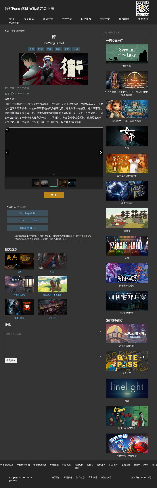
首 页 (12, 19)
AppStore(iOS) (28, 220)
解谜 (40, 48)
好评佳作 (86, 19)
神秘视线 (66, 464)
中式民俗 (67, 19)
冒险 (31, 48)
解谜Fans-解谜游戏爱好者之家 (29, 8)
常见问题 (68, 477)
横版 (49, 48)
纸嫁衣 (90, 464)
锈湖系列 (79, 464)
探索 (58, 48)
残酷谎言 (101, 464)
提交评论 (10, 360)
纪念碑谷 (113, 464)
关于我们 (56, 477)
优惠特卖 (14, 22)
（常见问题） (21, 207)
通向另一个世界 (141, 464)
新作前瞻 (124, 19)
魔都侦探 (125, 464)
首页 (7, 30)
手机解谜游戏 (23, 464)
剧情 (67, 48)
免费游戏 (143, 19)
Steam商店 (27, 228)
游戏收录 (80, 477)
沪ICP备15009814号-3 (142, 477)
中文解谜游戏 (39, 464)
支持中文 (105, 19)
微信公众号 (106, 477)
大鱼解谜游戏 (6, 464)
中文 (76, 48)
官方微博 (92, 477)
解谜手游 (48, 19)
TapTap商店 (27, 213)
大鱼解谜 (29, 19)
